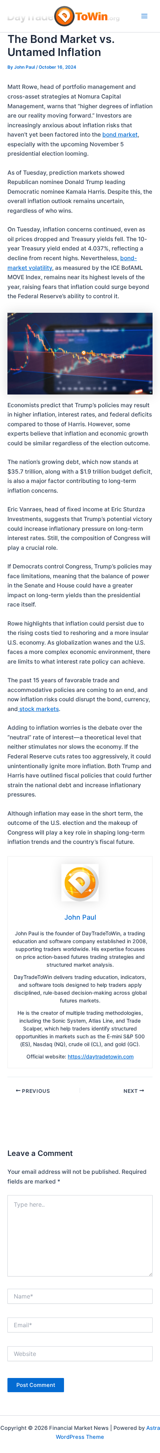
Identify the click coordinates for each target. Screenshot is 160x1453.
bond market (120, 134)
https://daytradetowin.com (101, 1056)
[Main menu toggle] (145, 16)
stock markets (38, 709)
